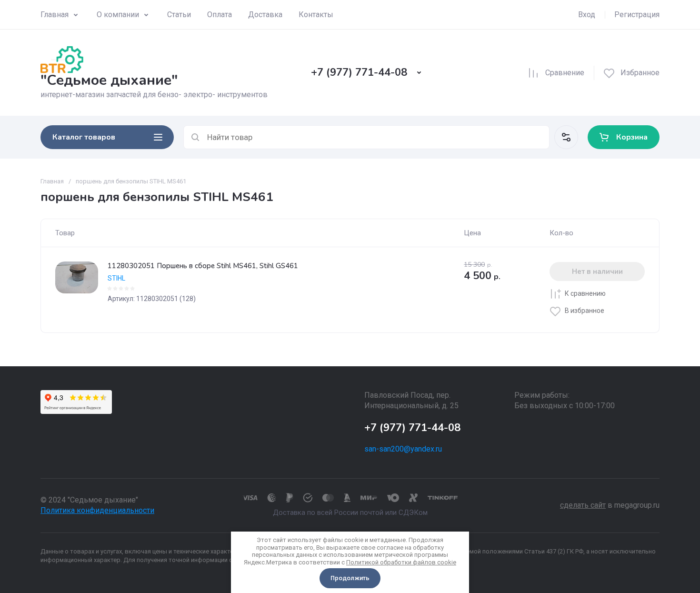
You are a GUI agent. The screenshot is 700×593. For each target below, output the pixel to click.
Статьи (179, 14)
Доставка (265, 14)
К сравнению (585, 293)
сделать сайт (583, 505)
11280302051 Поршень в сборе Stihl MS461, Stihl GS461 (203, 266)
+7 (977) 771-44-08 (359, 72)
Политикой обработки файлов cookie (401, 562)
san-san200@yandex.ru (403, 448)
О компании (118, 14)
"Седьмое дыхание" (109, 80)
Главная (54, 14)
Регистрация (637, 14)
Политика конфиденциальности (97, 510)
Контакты (316, 14)
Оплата (219, 14)
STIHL (116, 278)
